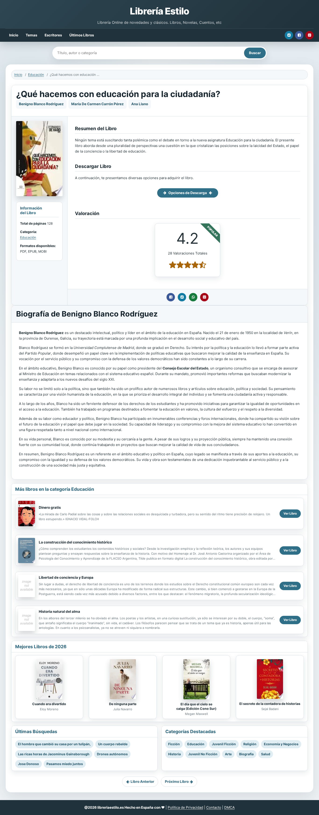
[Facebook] (299, 35)
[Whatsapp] (193, 297)
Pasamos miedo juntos (64, 764)
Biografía (246, 754)
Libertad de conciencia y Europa (66, 577)
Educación (36, 75)
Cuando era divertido (49, 704)
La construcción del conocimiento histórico (75, 542)
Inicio (13, 35)
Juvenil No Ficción (202, 754)
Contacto (213, 807)
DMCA (229, 807)
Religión (249, 744)
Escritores (53, 35)
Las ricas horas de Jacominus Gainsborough (53, 754)
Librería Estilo (159, 11)
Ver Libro (290, 513)
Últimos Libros (81, 35)
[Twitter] (289, 35)
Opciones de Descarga (187, 193)
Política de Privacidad (185, 807)
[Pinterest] (309, 35)
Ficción (174, 744)
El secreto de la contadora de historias (269, 704)
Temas (31, 35)
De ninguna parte (122, 704)
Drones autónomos (112, 754)
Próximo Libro (177, 781)
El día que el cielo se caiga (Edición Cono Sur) (196, 706)
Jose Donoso (28, 764)
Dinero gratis (50, 507)
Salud (265, 754)
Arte (228, 754)
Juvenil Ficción (224, 744)
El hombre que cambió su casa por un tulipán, (54, 744)
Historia (174, 754)
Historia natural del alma (59, 611)
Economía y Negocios (281, 744)
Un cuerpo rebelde (113, 744)
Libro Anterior (142, 781)
